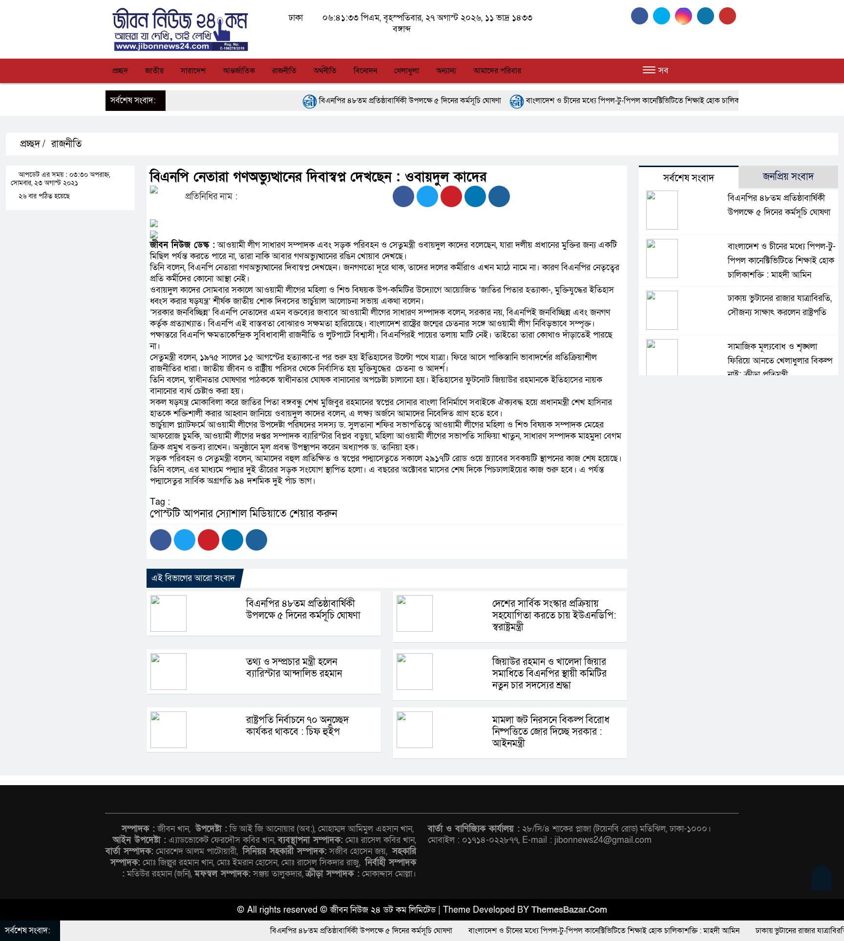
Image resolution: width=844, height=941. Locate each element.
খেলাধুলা (406, 70)
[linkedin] (708, 15)
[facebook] (642, 15)
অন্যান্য (446, 70)
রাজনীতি (284, 70)
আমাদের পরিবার (497, 70)
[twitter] (664, 15)
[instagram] (686, 15)
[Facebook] (403, 196)
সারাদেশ (193, 70)
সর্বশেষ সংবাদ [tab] (688, 178)
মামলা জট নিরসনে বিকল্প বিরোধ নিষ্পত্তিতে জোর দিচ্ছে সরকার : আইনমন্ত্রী (551, 732)
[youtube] (728, 15)
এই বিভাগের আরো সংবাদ (193, 578)
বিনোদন (365, 70)
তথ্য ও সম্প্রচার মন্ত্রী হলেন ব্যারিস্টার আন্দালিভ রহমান (294, 668)
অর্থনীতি (325, 70)
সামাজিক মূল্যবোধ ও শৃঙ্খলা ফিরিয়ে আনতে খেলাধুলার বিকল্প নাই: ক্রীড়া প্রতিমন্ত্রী (780, 361)
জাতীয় (154, 70)
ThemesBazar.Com (569, 910)
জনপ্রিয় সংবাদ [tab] (788, 177)
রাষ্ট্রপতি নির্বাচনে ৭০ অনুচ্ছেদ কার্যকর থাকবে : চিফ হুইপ (297, 726)
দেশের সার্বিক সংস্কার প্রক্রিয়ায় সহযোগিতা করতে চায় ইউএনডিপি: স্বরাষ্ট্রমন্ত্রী (554, 616)
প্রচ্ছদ (120, 70)
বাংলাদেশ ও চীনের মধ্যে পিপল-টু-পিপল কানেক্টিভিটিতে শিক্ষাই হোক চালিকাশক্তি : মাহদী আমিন (616, 100)
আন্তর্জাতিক (239, 70)
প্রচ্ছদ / (31, 144)
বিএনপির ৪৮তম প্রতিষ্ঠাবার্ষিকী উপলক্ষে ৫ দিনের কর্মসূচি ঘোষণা (365, 100)
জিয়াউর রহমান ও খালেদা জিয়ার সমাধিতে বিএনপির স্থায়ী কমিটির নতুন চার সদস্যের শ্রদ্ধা (549, 674)
